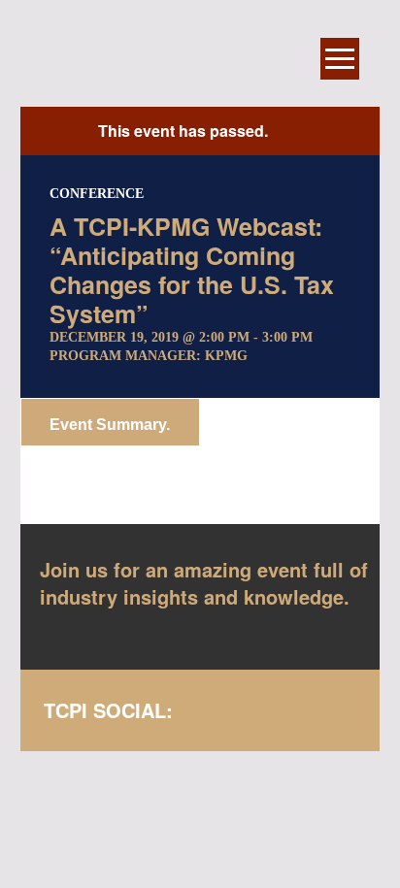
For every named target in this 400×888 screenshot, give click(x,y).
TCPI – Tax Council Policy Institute (164, 58)
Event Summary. (110, 425)
